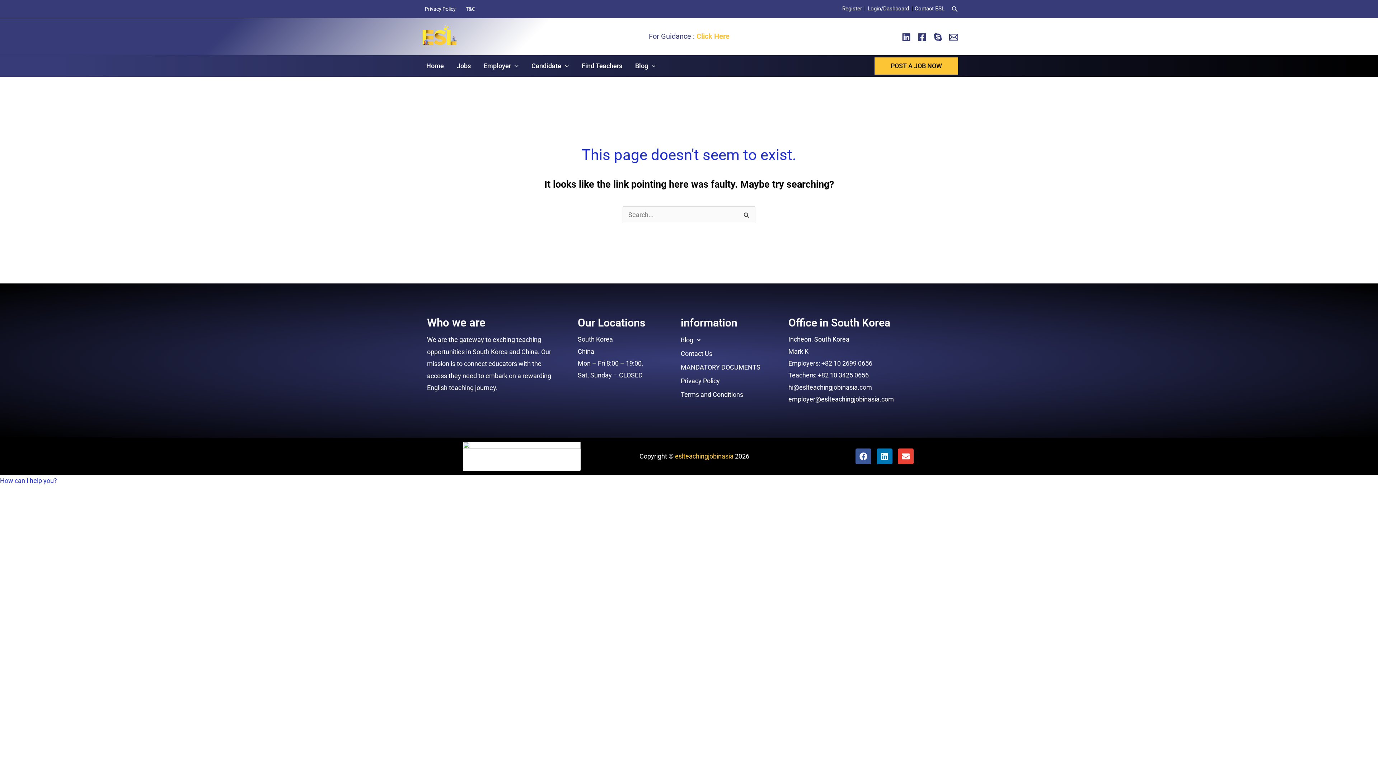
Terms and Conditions (712, 394)
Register (852, 8)
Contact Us (696, 353)
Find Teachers (602, 66)
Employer (497, 66)
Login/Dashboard (889, 8)
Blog (641, 66)
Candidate (546, 66)
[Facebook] (922, 37)
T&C (470, 9)
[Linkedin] (906, 37)
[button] (955, 9)
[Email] (953, 37)
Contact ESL (930, 8)
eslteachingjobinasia (704, 456)
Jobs (464, 66)
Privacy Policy (440, 9)
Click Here (713, 36)
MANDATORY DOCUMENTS (720, 367)
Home (435, 66)
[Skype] (937, 37)
